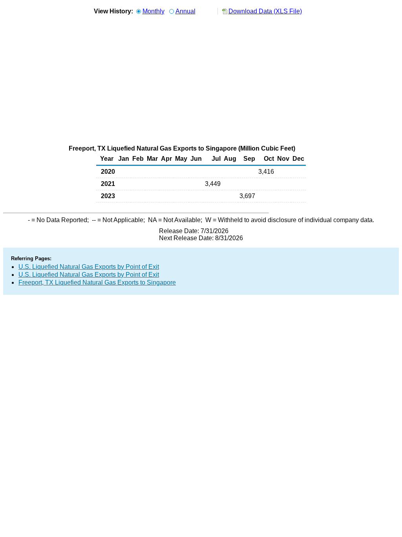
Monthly (153, 11)
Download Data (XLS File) (265, 11)
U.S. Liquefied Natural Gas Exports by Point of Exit (88, 266)
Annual (185, 11)
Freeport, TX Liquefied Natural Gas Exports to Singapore (97, 282)
